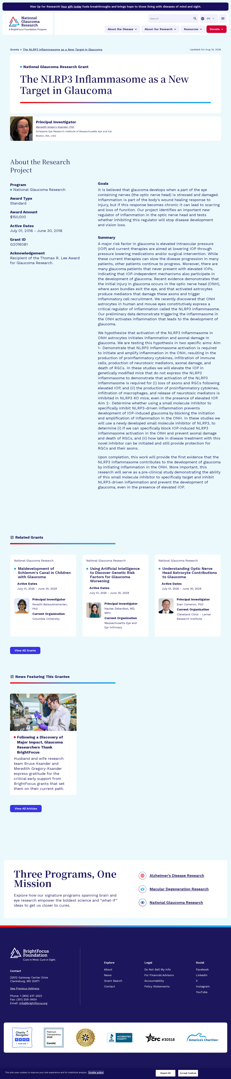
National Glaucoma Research (176, 902)
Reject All (165, 1073)
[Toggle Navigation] (223, 18)
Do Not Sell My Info (157, 969)
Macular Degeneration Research (179, 889)
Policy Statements (157, 986)
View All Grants (25, 650)
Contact (109, 986)
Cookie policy (96, 1072)
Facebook (202, 969)
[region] (115, 1073)
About (108, 969)
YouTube (201, 992)
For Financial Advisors (159, 975)
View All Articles (26, 808)
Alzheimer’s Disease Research (177, 875)
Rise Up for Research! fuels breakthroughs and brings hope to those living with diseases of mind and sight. (115, 6)
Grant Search (113, 980)
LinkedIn (201, 975)
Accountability (154, 980)
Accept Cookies (188, 1073)
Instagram (203, 986)
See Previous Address (24, 988)
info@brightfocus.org (33, 1003)
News (108, 975)
